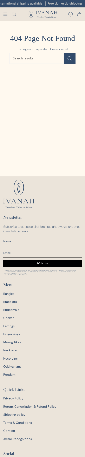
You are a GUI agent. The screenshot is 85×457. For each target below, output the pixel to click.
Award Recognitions (17, 439)
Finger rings (11, 334)
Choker (8, 318)
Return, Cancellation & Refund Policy (29, 407)
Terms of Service (11, 273)
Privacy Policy (64, 270)
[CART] (79, 14)
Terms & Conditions (17, 423)
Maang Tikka (12, 342)
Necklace (10, 350)
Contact (9, 431)
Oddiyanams (12, 367)
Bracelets (10, 302)
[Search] (70, 58)
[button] (14, 14)
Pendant (9, 375)
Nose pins (10, 359)
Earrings (9, 326)
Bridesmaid (11, 310)
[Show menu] (5, 14)
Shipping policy (14, 415)
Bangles (8, 294)
